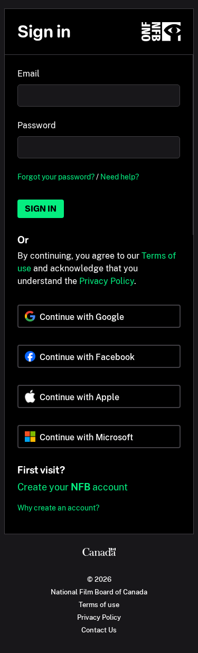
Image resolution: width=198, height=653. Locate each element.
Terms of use (99, 604)
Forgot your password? (56, 176)
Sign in (40, 209)
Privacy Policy (106, 281)
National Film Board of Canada (99, 592)
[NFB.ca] (161, 31)
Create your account (72, 487)
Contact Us (99, 630)
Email (28, 74)
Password (36, 125)
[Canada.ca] (99, 553)
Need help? (119, 176)
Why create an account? (58, 507)
